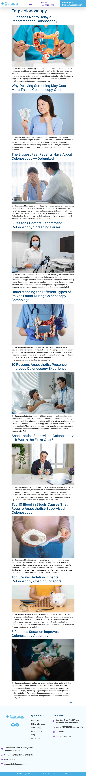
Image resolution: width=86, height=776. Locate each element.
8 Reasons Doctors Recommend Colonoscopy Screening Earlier (37, 225)
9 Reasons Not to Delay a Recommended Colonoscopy (34, 19)
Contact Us (35, 738)
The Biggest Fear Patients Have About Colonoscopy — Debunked (42, 156)
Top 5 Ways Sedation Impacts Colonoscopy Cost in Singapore (37, 579)
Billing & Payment (38, 724)
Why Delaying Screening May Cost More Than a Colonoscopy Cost (39, 88)
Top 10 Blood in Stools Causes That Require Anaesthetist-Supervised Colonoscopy (40, 508)
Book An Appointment (72, 5)
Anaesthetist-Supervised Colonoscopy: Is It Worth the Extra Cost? (43, 438)
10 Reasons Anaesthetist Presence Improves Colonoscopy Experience (39, 366)
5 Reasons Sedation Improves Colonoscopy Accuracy (35, 634)
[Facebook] (13, 725)
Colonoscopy (36, 731)
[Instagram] (17, 725)
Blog (33, 735)
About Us (35, 720)
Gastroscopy (36, 728)
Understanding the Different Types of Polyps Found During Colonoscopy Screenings (41, 296)
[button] (30, 3)
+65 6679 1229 (47, 5)
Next (71, 703)
